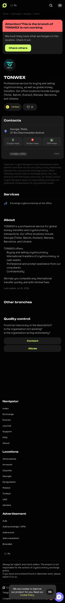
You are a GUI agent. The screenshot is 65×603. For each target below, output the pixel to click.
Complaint (8, 598)
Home (6, 14)
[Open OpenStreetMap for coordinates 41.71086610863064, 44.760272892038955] (51, 141)
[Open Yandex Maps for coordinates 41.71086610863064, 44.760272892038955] (32, 141)
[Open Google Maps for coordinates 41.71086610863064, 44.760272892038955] (13, 141)
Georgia (27, 14)
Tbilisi (36, 14)
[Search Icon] (51, 5)
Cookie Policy (27, 595)
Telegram (7, 592)
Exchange (16, 14)
